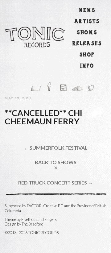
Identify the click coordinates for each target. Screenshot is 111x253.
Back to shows (55, 165)
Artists (87, 22)
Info (87, 66)
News (87, 11)
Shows (87, 33)
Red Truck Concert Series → (55, 182)
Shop (87, 55)
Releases (87, 44)
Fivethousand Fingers (39, 219)
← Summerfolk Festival (56, 148)
